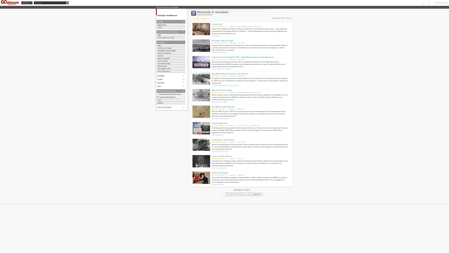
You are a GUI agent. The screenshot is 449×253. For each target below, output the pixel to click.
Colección (160, 103)
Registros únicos (162, 25)
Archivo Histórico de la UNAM (166, 38)
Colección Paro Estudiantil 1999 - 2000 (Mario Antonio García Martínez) (243, 57)
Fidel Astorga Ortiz (220, 123)
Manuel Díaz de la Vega (222, 90)
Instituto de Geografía (164, 58)
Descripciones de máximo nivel (170, 94)
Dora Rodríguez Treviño (164, 68)
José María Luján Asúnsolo (223, 106)
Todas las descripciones (167, 97)
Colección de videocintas (164, 53)
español (160, 27)
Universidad (217, 24)
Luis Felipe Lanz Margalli (165, 48)
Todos (159, 35)
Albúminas (160, 56)
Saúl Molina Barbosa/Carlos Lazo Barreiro (230, 73)
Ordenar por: (276, 18)
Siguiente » (257, 194)
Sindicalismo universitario (223, 139)
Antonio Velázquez (163, 61)
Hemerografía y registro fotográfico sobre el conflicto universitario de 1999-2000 (171, 50)
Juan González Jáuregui (164, 63)
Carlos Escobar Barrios (164, 71)
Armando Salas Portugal (222, 40)
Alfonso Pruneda (162, 66)
